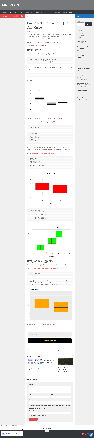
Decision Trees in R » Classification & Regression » (42, 268)
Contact (64, 12)
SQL (46, 12)
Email (52, 394)
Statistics (4, 12)
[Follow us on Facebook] (22, 16)
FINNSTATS (10, 5)
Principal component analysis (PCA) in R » (39, 45)
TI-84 (37, 12)
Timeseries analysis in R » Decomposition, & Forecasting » (44, 122)
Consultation (56, 12)
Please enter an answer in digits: (37, 408)
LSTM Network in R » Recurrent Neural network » (42, 153)
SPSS (27, 12)
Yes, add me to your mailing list (38, 415)
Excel (32, 12)
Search (78, 21)
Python (22, 12)
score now (52, 324)
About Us (71, 12)
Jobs (50, 12)
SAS (42, 12)
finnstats (31, 31)
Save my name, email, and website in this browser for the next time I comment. (50, 405)
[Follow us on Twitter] (15, 16)
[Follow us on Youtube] (19, 16)
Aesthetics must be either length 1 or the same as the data (64, 369)
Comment (31, 384)
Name (30, 394)
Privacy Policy (47, 428)
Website (31, 399)
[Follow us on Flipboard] (17, 16)
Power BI (15, 12)
